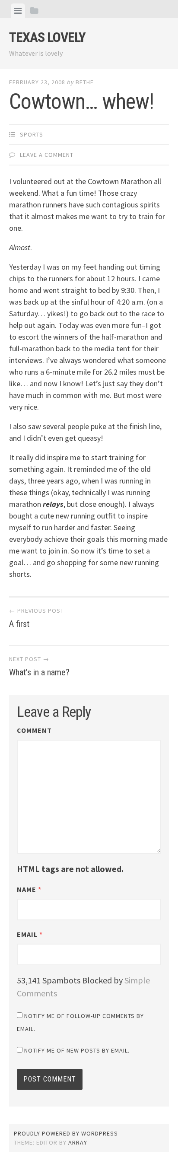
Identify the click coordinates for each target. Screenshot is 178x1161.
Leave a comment (46, 155)
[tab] (18, 10)
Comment (34, 730)
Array (77, 1142)
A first (36, 618)
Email (30, 934)
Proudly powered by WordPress (66, 1133)
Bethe (85, 82)
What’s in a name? (39, 666)
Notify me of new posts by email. (77, 1050)
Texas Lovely (47, 37)
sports (31, 134)
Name (29, 889)
